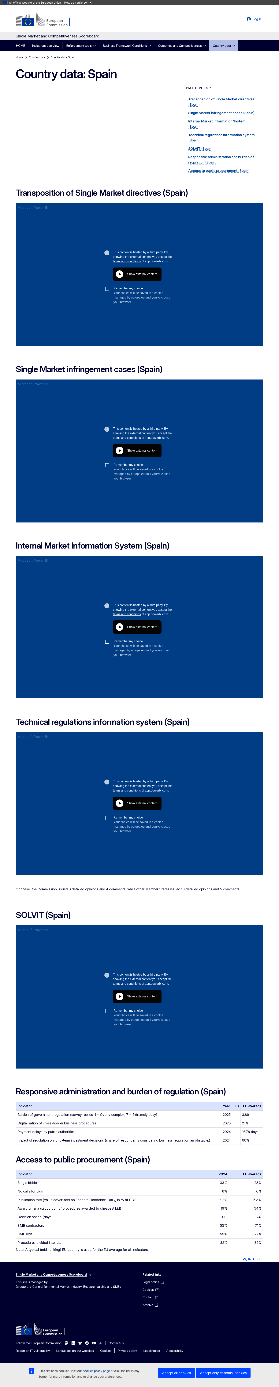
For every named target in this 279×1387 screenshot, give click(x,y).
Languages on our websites (75, 1351)
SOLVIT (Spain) (200, 149)
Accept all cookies (176, 1373)
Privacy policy (127, 1351)
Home (19, 57)
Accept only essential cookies (223, 1373)
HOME (20, 46)
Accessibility (174, 1351)
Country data (222, 46)
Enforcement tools (79, 46)
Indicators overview (45, 46)
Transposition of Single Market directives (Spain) (221, 101)
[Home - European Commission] (46, 19)
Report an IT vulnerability (33, 1351)
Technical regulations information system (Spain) (221, 137)
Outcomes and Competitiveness (180, 46)
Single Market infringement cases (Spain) (221, 113)
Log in (257, 19)
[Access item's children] (95, 45)
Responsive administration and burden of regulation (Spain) (221, 159)
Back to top (255, 1259)
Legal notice (151, 1351)
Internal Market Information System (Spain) (216, 124)
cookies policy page (96, 1371)
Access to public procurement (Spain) (219, 171)
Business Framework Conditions (125, 46)
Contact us (116, 1343)
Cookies (105, 1351)
